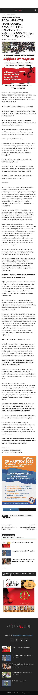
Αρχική (3, 14)
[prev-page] (3, 568)
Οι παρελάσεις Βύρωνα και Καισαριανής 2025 (28, 528)
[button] (3, 10)
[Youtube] (26, 640)
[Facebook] (12, 640)
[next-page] (6, 568)
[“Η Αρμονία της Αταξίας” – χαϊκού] (6, 553)
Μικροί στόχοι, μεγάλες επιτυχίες (22, 672)
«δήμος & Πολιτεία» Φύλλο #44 (22, 542)
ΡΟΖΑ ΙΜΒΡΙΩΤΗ (7, 517)
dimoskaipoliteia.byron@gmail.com (23, 635)
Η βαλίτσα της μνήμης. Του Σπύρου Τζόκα (9, 528)
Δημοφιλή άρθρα (11, 14)
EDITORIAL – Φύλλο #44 (19, 681)
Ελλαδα (17, 17)
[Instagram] (16, 640)
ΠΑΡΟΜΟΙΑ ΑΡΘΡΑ (8, 535)
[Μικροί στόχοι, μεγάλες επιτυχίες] (6, 675)
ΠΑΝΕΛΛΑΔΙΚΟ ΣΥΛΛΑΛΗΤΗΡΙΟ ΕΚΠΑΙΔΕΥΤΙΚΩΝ (20, 515)
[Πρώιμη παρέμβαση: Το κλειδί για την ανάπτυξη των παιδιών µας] (6, 561)
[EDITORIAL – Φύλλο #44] (6, 683)
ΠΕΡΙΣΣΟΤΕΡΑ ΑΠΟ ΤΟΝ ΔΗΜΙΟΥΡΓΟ (13, 538)
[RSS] (21, 640)
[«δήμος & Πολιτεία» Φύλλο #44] (6, 544)
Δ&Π (5, 39)
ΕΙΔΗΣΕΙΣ (13, 17)
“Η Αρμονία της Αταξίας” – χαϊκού (23, 551)
